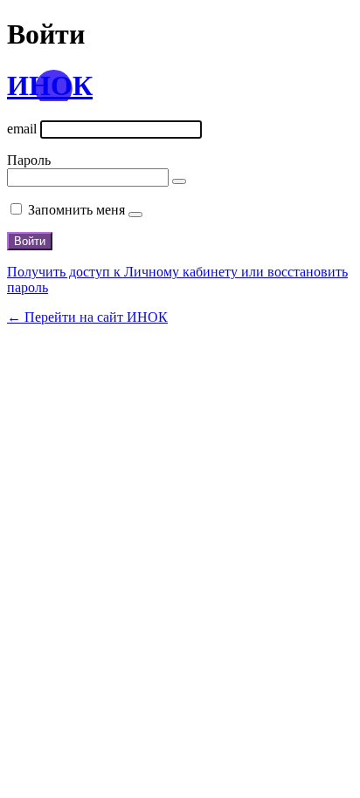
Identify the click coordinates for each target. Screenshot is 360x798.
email (22, 128)
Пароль (29, 160)
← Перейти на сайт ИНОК (87, 317)
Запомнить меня (76, 209)
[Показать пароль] (179, 181)
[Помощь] (135, 214)
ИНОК (50, 85)
